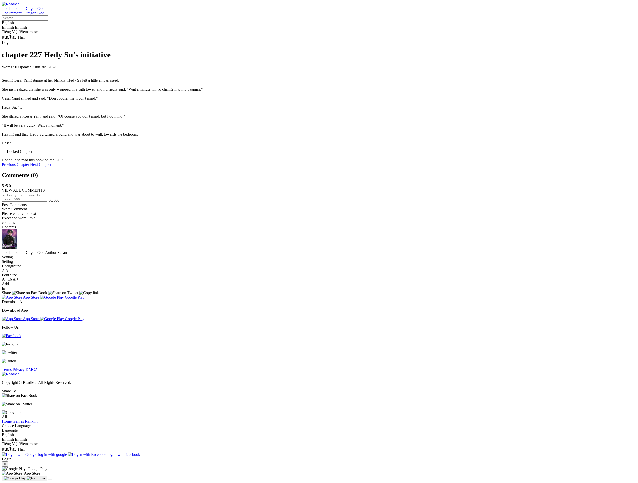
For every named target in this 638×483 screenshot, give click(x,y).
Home (7, 421)
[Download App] (24, 478)
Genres (18, 421)
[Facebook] (11, 336)
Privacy (19, 369)
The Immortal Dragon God (23, 8)
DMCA (32, 369)
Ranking (31, 421)
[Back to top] (50, 479)
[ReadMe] (10, 4)
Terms (7, 369)
